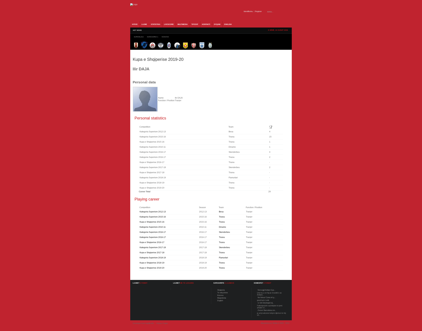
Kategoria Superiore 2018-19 (153, 258)
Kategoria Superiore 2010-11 (153, 227)
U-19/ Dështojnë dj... (266, 303)
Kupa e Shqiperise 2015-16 (152, 222)
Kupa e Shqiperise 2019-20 (152, 268)
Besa (221, 212)
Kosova (220, 295)
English (220, 301)
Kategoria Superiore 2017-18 (153, 247)
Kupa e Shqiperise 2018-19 (152, 263)
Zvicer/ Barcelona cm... (267, 310)
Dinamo (222, 227)
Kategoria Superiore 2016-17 (153, 232)
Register (258, 11)
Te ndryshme (222, 293)
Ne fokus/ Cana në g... (267, 297)
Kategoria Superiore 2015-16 (153, 217)
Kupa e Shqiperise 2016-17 (152, 242)
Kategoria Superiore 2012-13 (153, 212)
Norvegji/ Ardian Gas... (267, 290)
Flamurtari (223, 258)
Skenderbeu (224, 232)
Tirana (222, 217)
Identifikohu (248, 11)
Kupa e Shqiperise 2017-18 (152, 252)
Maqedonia (221, 298)
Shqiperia (221, 290)
